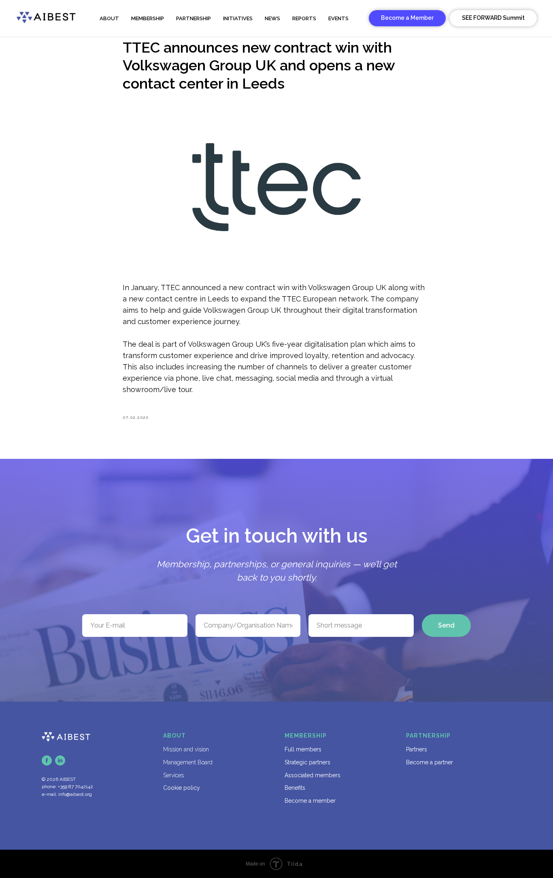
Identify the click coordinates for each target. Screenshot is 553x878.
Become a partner (429, 762)
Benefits (295, 788)
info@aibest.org (75, 794)
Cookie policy (181, 788)
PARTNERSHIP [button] (193, 18)
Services (173, 775)
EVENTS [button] (338, 18)
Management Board (188, 762)
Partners (416, 749)
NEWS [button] (272, 18)
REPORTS (304, 18)
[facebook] (47, 760)
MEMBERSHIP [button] (147, 18)
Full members (303, 749)
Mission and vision (186, 749)
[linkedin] (60, 760)
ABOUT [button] (109, 18)
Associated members (312, 775)
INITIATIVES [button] (238, 18)
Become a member (310, 800)
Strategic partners (307, 762)
